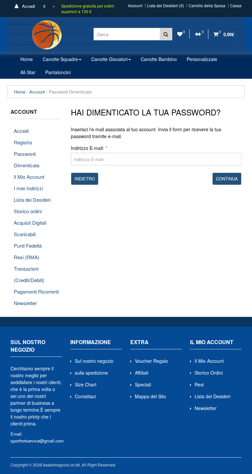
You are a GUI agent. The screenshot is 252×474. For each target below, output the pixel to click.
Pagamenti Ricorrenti (36, 291)
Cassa (236, 6)
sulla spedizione (91, 372)
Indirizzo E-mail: (87, 148)
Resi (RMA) (26, 257)
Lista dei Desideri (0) (165, 6)
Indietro (84, 178)
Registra (23, 142)
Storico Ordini (209, 372)
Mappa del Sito (150, 396)
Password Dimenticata (70, 92)
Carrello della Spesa (207, 6)
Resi (199, 384)
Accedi (28, 6)
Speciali (143, 384)
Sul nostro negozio (94, 361)
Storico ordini (28, 211)
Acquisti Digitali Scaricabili (30, 228)
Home (19, 92)
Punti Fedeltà (28, 245)
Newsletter (25, 302)
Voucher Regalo (151, 361)
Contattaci (85, 396)
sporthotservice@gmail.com (37, 441)
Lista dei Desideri (32, 199)
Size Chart (85, 384)
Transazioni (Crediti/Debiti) (29, 274)
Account (135, 6)
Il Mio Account (29, 176)
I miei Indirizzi (28, 188)
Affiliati (141, 372)
